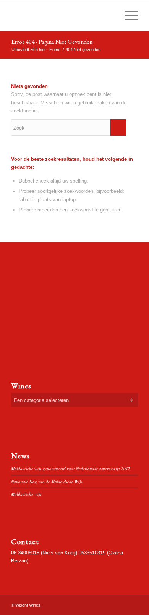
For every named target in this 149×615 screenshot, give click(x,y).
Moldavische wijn (26, 494)
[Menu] (127, 15)
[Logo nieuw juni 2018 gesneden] (61, 15)
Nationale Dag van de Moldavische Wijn (47, 481)
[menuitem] (109, 15)
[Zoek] (109, 15)
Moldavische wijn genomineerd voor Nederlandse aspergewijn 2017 (70, 468)
